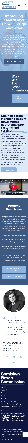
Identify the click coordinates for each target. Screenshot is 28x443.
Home (3, 387)
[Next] (24, 144)
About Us (4, 390)
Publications (5, 396)
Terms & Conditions (16, 434)
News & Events (6, 399)
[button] (25, 5)
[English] (19, 4)
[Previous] (4, 144)
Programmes (5, 393)
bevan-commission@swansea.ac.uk (12, 413)
